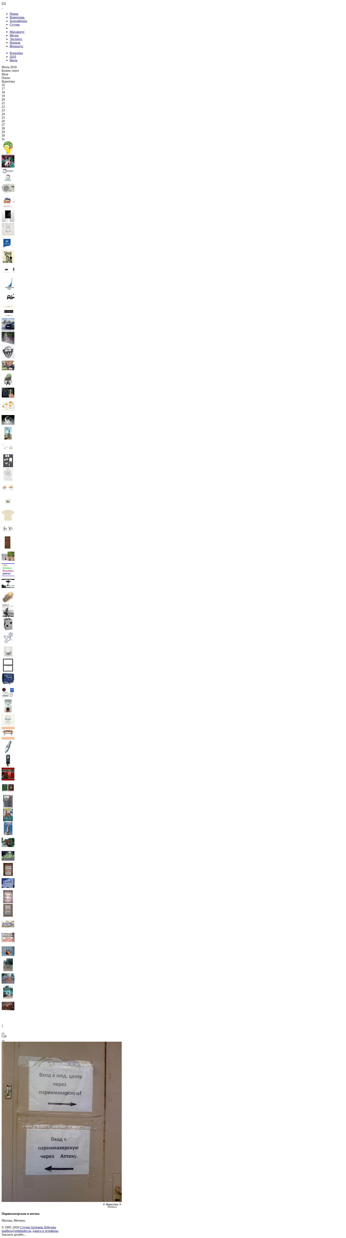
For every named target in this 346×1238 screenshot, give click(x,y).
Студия (14, 24)
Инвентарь (17, 17)
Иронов (15, 42)
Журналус (16, 46)
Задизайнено (18, 21)
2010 (13, 56)
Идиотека (16, 53)
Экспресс (16, 39)
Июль (13, 60)
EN (4, 3)
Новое (14, 13)
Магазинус (17, 31)
